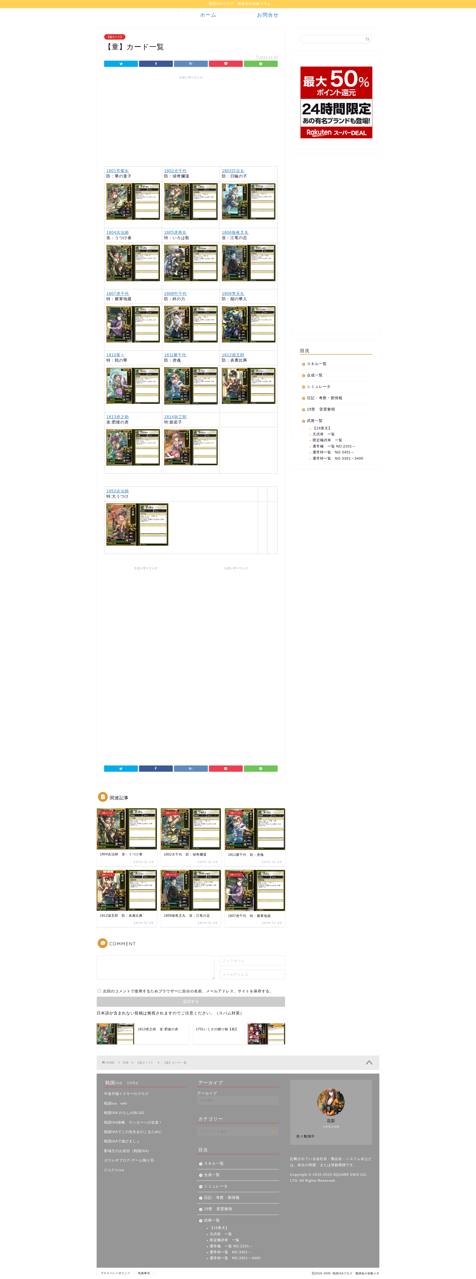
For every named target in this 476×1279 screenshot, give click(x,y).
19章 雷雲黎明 (321, 409)
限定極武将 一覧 (327, 440)
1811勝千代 (175, 355)
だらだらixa (114, 1170)
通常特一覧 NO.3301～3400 (338, 458)
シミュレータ (319, 386)
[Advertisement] (191, 116)
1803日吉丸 (233, 171)
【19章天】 (322, 428)
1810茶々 (115, 355)
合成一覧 (315, 375)
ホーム (208, 15)
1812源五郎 (233, 355)
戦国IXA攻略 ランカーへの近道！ (133, 1122)
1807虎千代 (117, 294)
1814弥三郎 (175, 417)
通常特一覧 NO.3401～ (334, 452)
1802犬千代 (175, 171)
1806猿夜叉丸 (235, 232)
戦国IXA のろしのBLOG (124, 1113)
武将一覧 (315, 420)
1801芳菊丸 (117, 171)
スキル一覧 (317, 364)
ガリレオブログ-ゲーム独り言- (129, 1160)
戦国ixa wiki (115, 1103)
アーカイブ (207, 1093)
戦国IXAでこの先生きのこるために (133, 1132)
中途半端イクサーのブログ (126, 1094)
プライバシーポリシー (115, 1273)
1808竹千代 (175, 294)
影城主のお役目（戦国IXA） (127, 1151)
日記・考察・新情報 (325, 398)
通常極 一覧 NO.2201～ (334, 446)
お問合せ (268, 15)
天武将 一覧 (324, 434)
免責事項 (144, 1273)
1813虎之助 (117, 417)
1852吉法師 (117, 491)
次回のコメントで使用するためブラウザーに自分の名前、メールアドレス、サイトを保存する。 (188, 991)
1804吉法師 (117, 232)
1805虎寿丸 (175, 232)
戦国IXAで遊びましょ (122, 1141)
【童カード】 (115, 36)
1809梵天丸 (233, 294)
